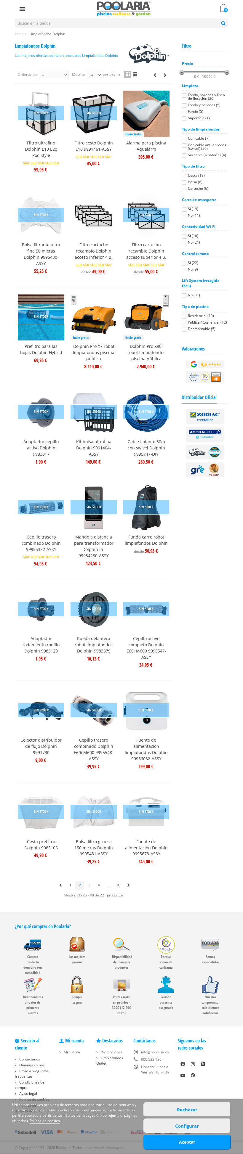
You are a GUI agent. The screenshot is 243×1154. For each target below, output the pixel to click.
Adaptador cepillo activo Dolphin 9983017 (41, 448)
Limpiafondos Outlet (109, 1060)
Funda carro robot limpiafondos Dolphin (146, 540)
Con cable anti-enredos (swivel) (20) (207, 146)
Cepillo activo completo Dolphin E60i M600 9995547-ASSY (146, 648)
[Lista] (134, 74)
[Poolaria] (124, 8)
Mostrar (78, 74)
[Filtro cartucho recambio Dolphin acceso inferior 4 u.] (93, 215)
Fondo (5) (195, 111)
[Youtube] (183, 1075)
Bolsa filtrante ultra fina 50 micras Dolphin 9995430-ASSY (41, 254)
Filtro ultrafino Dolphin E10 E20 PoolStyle (41, 149)
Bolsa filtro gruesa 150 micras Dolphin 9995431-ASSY (93, 848)
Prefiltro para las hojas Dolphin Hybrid (41, 349)
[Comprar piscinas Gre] (205, 469)
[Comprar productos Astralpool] (205, 434)
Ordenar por (28, 74)
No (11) (194, 215)
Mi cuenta (71, 1052)
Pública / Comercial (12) (207, 322)
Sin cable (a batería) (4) (207, 154)
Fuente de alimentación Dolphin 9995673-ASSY (146, 848)
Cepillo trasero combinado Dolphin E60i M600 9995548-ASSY (93, 749)
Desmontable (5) (201, 328)
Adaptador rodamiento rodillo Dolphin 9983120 (41, 645)
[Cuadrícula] (127, 74)
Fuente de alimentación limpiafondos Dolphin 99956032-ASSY (146, 749)
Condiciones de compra (29, 1085)
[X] (203, 1064)
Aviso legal (27, 1093)
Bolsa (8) (195, 181)
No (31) (194, 295)
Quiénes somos (31, 1065)
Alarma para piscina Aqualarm (146, 146)
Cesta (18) (196, 175)
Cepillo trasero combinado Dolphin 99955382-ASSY (41, 543)
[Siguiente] (165, 75)
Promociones (111, 1052)
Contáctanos (29, 1059)
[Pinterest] (193, 1075)
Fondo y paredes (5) (204, 104)
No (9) (193, 269)
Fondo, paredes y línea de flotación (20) (206, 96)
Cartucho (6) (198, 188)
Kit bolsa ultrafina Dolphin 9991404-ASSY (93, 448)
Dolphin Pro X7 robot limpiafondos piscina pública (93, 352)
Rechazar (187, 1110)
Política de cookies (45, 1120)
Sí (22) (193, 262)
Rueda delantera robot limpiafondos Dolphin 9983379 (94, 645)
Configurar (187, 1126)
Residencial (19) (201, 315)
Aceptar (187, 1142)
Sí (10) (193, 235)
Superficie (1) (199, 117)
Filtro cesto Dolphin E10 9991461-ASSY (93, 146)
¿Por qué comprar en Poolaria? (43, 926)
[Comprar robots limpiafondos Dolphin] (205, 451)
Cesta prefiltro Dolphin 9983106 (41, 845)
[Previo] (155, 75)
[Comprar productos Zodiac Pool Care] (205, 416)
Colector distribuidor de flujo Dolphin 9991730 (41, 746)
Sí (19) (193, 208)
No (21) (194, 242)
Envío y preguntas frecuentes (32, 1073)
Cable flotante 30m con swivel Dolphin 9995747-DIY (146, 448)
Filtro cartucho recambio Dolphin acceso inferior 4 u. (94, 251)
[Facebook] (183, 1064)
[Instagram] (193, 1064)
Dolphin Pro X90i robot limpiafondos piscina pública (146, 352)
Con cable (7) (199, 138)
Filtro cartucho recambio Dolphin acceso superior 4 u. (146, 251)
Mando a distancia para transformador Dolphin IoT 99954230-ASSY (93, 546)
